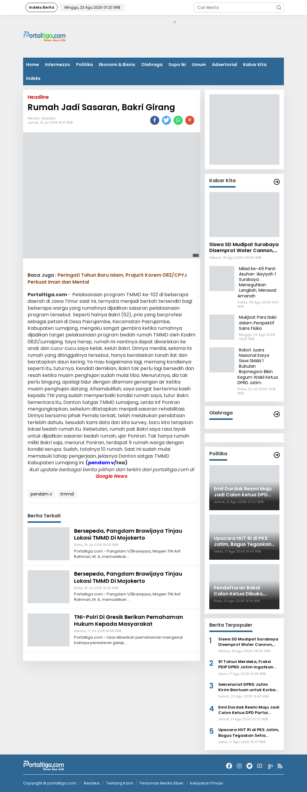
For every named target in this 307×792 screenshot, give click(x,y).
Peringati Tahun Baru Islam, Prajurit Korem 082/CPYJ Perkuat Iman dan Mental (107, 278)
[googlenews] (270, 766)
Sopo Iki (177, 65)
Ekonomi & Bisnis (117, 65)
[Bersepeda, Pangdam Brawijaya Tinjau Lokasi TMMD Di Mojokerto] (49, 543)
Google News (111, 476)
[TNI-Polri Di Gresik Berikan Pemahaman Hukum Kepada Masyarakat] (49, 629)
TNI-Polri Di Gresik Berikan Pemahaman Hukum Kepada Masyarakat (128, 620)
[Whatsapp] (178, 120)
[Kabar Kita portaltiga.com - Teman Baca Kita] (276, 181)
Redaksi (49, 118)
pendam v (101, 462)
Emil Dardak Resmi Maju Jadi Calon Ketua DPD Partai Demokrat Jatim (248, 710)
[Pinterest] (189, 120)
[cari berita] (279, 7)
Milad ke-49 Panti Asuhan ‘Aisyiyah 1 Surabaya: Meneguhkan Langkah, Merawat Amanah (257, 282)
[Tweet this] (166, 120)
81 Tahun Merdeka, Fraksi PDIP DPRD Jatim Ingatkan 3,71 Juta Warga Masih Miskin (248, 664)
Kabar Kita (255, 65)
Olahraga (151, 65)
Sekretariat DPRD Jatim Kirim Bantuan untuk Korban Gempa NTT (248, 687)
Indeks (33, 78)
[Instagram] (239, 766)
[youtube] (260, 766)
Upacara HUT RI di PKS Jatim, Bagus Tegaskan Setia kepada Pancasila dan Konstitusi (248, 732)
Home (32, 65)
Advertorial (224, 65)
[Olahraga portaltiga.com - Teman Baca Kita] (276, 414)
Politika (84, 65)
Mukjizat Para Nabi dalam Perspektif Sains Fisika (257, 322)
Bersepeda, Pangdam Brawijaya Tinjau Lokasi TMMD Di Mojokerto (128, 534)
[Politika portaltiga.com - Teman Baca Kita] (276, 455)
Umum (199, 65)
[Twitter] (249, 766)
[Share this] (154, 120)
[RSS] (280, 766)
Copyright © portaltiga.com (49, 783)
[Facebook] (229, 766)
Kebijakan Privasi (206, 783)
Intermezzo (57, 65)
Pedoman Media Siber (161, 783)
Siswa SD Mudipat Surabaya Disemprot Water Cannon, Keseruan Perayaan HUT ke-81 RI (244, 248)
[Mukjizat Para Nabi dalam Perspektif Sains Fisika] (221, 327)
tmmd (67, 494)
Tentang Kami (119, 783)
